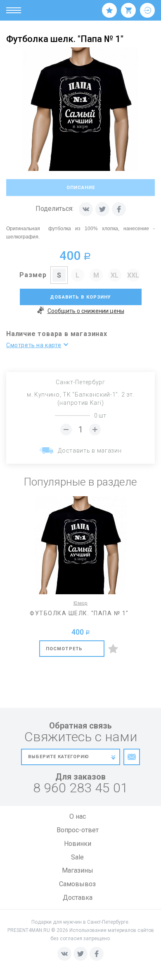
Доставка (77, 897)
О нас (77, 816)
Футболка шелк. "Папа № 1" (79, 613)
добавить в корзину (80, 297)
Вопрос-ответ (78, 830)
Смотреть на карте (33, 345)
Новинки (77, 844)
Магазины (77, 870)
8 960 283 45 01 (80, 788)
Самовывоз (77, 884)
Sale (77, 857)
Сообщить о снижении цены (85, 311)
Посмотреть (64, 648)
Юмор (80, 603)
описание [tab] (80, 187)
